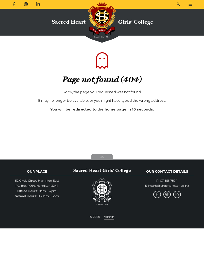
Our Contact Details (167, 171)
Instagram (167, 194)
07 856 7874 (168, 180)
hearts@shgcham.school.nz (168, 186)
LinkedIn (177, 194)
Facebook (157, 194)
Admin (109, 217)
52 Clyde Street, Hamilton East (37, 180)
